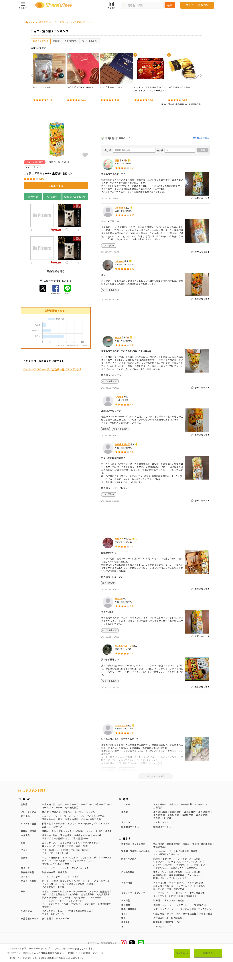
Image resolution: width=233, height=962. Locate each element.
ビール (45, 880)
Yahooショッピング (75, 196)
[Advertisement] (155, 121)
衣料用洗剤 (158, 843)
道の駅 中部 (159, 814)
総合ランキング (40, 40)
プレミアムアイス (80, 867)
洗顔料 (156, 858)
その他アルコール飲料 (53, 887)
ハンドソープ (184, 858)
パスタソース (55, 826)
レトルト (105, 823)
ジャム (89, 830)
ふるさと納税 (205, 913)
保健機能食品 (27, 872)
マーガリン (47, 807)
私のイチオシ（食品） (53, 910)
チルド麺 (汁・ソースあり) (55, 850)
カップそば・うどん (70, 842)
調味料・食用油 (28, 830)
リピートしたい (89, 40)
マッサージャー (183, 904)
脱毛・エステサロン (201, 909)
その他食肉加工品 (95, 816)
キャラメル (106, 857)
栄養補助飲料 (104, 903)
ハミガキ (157, 864)
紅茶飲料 (74, 894)
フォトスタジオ (161, 822)
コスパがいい (70, 40)
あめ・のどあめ (70, 857)
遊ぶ (125, 799)
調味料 (45, 830)
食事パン (56, 811)
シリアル (90, 811)
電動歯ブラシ (200, 904)
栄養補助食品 (48, 872)
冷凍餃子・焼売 (49, 835)
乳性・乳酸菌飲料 (58, 894)
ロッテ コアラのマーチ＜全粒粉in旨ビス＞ (71, 22)
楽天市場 (33, 196)
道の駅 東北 (175, 811)
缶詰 (44, 826)
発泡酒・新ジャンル (61, 880)
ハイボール (79, 880)
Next (199, 76)
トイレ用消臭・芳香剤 (187, 851)
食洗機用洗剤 (159, 846)
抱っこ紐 (157, 885)
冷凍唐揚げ (65, 835)
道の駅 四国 (202, 814)
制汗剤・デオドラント (164, 900)
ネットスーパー (61, 918)
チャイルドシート (187, 885)
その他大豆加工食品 (91, 819)
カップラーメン (49, 842)
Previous (33, 76)
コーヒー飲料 (94, 897)
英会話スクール (161, 917)
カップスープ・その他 (53, 845)
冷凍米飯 (97, 835)
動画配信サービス (162, 826)
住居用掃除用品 (176, 875)
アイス (65, 867)
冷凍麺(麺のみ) (80, 838)
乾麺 (85, 845)
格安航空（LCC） (173, 922)
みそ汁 (70, 845)
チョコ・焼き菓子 (39, 22)
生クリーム (63, 804)
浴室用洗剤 (192, 867)
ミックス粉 (59, 823)
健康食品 (62, 872)
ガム (69, 860)
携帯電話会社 (189, 913)
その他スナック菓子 (52, 863)
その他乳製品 (71, 807)
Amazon (52, 196)
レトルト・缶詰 (28, 823)
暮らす (127, 838)
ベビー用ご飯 (159, 882)
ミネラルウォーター (52, 891)
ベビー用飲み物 (195, 882)
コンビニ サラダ (71, 876)
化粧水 (172, 895)
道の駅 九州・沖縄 (162, 817)
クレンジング (159, 895)
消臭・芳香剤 (175, 872)
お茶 (44, 894)
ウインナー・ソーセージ (54, 816)
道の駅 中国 (187, 814)
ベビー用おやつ (176, 882)
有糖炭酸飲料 (103, 894)
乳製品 (24, 804)
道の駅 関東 (204, 811)
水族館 (172, 804)
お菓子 (24, 857)
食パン (45, 811)
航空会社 (157, 922)
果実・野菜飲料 (49, 897)
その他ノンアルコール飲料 (80, 883)
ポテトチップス (82, 860)
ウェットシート (195, 875)
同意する (208, 953)
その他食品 (26, 910)
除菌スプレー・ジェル (164, 878)
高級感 (56, 40)
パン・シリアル (28, 811)
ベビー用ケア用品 (175, 888)
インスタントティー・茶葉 (55, 903)
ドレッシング (65, 830)
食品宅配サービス (29, 918)
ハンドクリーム (179, 893)
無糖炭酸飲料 (87, 894)
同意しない (182, 953)
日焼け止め (191, 895)
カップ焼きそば (90, 842)
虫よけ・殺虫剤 (192, 872)
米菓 (67, 863)
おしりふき (158, 888)
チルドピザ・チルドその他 (55, 853)
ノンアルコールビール (53, 883)
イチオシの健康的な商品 (79, 910)
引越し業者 (158, 913)
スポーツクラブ (161, 909)
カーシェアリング (162, 926)
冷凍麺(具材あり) (62, 838)
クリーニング (173, 913)
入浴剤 (197, 858)
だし (54, 830)
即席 (23, 842)
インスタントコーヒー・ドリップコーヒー (63, 900)
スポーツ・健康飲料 (99, 891)
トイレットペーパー (163, 851)
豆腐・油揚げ (71, 819)
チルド (24, 850)
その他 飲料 (79, 897)
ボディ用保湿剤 (197, 893)
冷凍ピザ (46, 838)
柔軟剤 (186, 843)
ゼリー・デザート (51, 867)
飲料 (23, 891)
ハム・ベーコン (76, 816)
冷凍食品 (25, 835)
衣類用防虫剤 (159, 875)
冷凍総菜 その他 (82, 835)
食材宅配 (46, 918)
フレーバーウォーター (75, 891)
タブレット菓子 (57, 860)
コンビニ (25, 876)
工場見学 (157, 807)
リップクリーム (161, 893)
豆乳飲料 (46, 906)
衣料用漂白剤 (173, 843)
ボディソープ (169, 858)
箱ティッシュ (159, 872)
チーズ (75, 804)
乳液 (181, 895)
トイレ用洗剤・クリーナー (166, 854)
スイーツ (25, 867)
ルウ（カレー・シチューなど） (82, 823)
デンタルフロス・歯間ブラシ (190, 864)
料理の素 (46, 823)
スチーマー (168, 904)
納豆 (60, 819)
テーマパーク (159, 804)
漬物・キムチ (48, 819)
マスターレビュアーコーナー (56, 914)
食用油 (98, 830)
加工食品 (25, 816)
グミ (44, 860)
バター (59, 807)
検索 (169, 5)
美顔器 (156, 904)
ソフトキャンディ (89, 857)
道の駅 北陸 (190, 811)
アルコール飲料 (28, 880)
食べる (27, 799)
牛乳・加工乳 (48, 804)
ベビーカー (170, 885)
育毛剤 (181, 900)
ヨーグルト (86, 804)
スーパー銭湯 (185, 804)
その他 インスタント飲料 (83, 903)
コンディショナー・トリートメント (184, 861)
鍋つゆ (108, 830)
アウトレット (201, 804)
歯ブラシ (169, 864)
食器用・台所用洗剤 (202, 843)
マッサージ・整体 (180, 909)
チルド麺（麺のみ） (80, 850)
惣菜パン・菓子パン (73, 811)
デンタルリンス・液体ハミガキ (168, 867)
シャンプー (158, 861)
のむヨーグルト (102, 804)
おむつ (202, 885)
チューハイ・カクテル (98, 880)
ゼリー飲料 (65, 897)
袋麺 (78, 845)
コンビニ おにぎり (51, 876)
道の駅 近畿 (173, 814)
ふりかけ (79, 830)
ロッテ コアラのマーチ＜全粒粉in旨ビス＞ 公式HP (52, 369)
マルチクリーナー (186, 878)
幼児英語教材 (177, 917)
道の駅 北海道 (160, 811)
